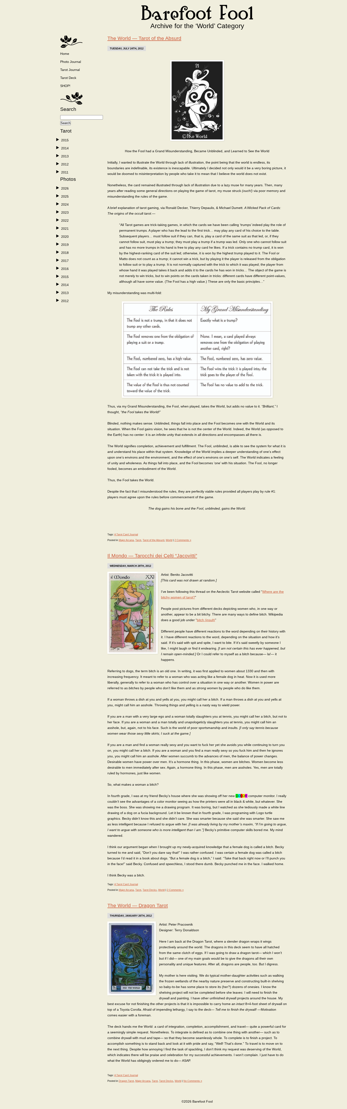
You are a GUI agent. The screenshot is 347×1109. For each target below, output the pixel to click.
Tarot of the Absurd (153, 540)
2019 (65, 245)
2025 (65, 196)
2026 (65, 188)
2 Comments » (182, 540)
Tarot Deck (68, 78)
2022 (65, 220)
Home (64, 54)
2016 (65, 269)
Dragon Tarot (126, 1080)
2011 (64, 172)
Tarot (138, 540)
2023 (65, 212)
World (169, 540)
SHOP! (65, 86)
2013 (65, 156)
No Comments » (192, 1080)
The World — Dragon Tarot (137, 905)
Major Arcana (126, 540)
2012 (65, 164)
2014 (65, 148)
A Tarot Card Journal (126, 534)
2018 (65, 253)
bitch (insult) (206, 620)
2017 (65, 261)
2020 (65, 236)
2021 (65, 228)
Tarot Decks (150, 889)
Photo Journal (70, 62)
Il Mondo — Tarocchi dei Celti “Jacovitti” (152, 555)
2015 (65, 140)
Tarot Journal (70, 70)
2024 (65, 204)
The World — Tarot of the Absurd (144, 38)
